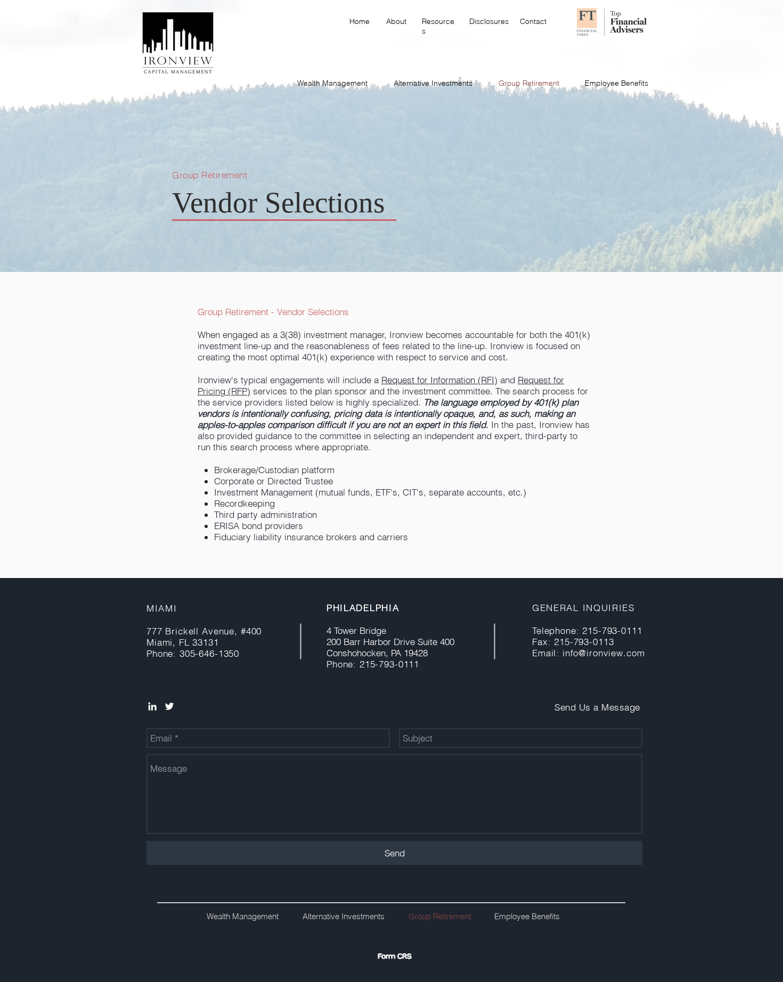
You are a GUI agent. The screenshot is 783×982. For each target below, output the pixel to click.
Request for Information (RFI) (439, 379)
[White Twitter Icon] (169, 706)
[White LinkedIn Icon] (152, 706)
